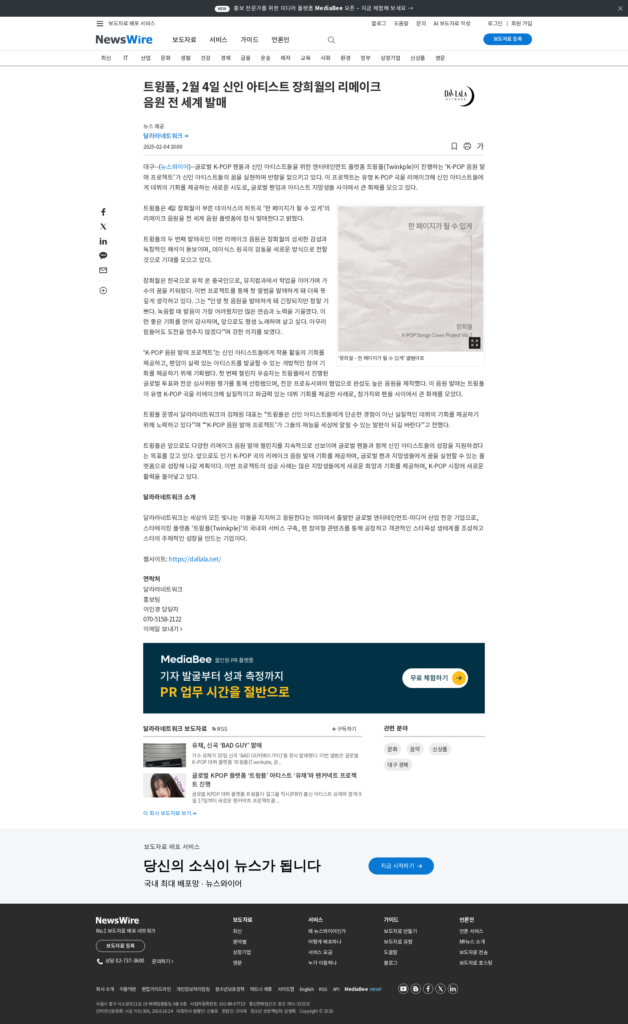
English (307, 989)
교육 (305, 58)
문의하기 (162, 961)
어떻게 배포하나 (324, 942)
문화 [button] (392, 749)
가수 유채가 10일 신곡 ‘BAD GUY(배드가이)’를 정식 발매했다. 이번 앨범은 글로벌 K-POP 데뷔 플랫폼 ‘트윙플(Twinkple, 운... (275, 758)
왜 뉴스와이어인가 (327, 931)
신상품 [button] (439, 749)
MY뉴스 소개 (472, 942)
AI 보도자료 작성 (452, 23)
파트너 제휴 (261, 989)
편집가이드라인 (156, 989)
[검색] (331, 40)
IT (126, 58)
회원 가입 (521, 23)
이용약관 (128, 989)
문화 (165, 58)
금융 (245, 58)
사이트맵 (286, 989)
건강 (205, 58)
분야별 (240, 942)
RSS (222, 728)
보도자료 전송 (473, 952)
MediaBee (356, 989)
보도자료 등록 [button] (120, 946)
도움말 (401, 23)
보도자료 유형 (398, 942)
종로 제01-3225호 (294, 1004)
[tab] (268, 919)
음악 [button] (415, 749)
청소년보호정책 (230, 989)
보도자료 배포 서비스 (131, 23)
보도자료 (184, 40)
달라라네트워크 (165, 136)
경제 (225, 58)
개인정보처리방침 (193, 989)
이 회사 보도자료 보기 (169, 813)
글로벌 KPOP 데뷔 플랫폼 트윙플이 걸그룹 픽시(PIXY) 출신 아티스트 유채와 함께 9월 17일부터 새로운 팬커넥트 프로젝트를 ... (276, 797)
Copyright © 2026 (316, 1011)
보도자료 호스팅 (475, 963)
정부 (365, 58)
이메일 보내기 (162, 629)
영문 (440, 58)
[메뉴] (101, 24)
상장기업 (390, 58)
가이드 (250, 40)
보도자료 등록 (508, 39)
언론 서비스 (471, 931)
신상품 (417, 58)
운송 (265, 58)
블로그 (378, 23)
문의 (421, 23)
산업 (145, 58)
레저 (285, 58)
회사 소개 (105, 989)
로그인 (495, 23)
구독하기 (347, 728)
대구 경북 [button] (397, 764)
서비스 (218, 40)
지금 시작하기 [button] (397, 865)
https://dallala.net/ (195, 559)
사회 (325, 58)
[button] (454, 146)
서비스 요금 (320, 952)
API (336, 989)
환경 (345, 58)
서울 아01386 (137, 1011)
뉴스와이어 (175, 167)
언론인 (280, 40)
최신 (106, 58)
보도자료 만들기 (400, 931)
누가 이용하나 (322, 963)
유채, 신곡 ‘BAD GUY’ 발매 (227, 745)
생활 (185, 58)
